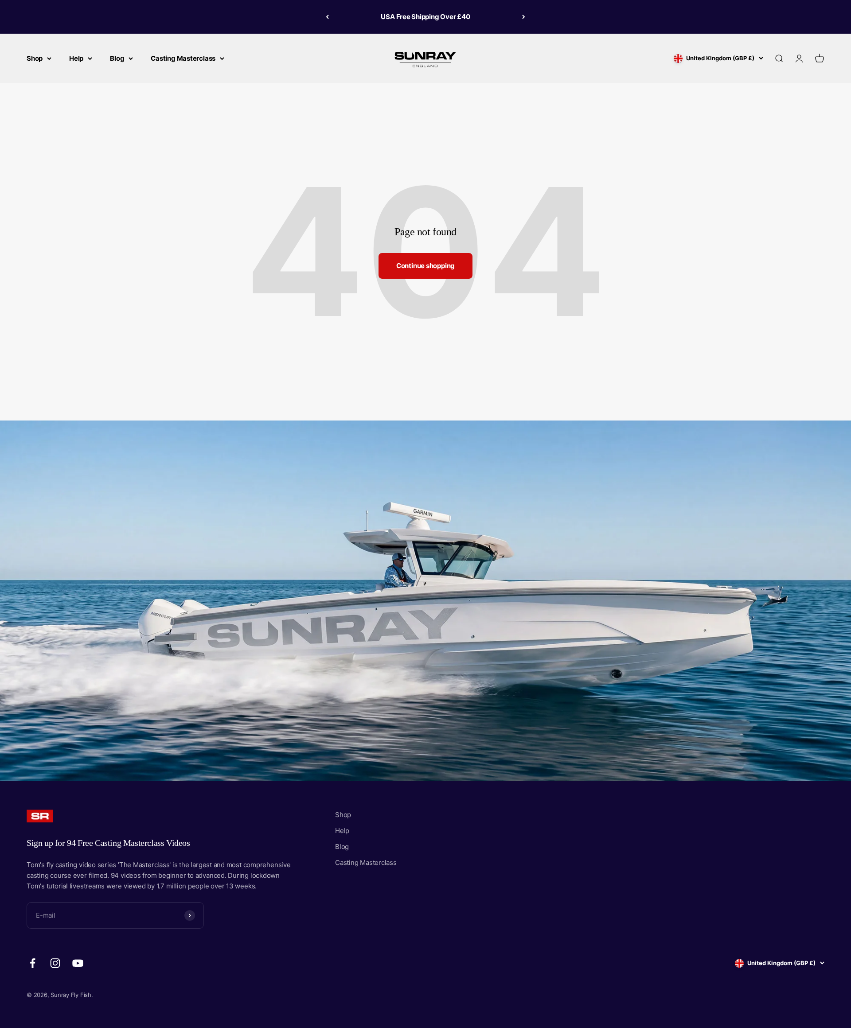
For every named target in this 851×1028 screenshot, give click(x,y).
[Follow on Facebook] (33, 963)
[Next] (523, 16)
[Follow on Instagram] (55, 963)
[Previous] (327, 16)
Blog (117, 58)
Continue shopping (425, 265)
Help (76, 58)
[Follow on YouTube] (78, 963)
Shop (35, 58)
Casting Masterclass (183, 58)
